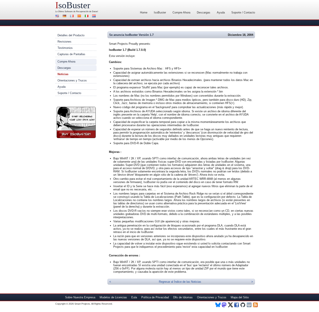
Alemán (65, 16)
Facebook (237, 304)
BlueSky (218, 304)
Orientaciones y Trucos (72, 80)
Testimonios (65, 48)
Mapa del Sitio (240, 297)
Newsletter (249, 304)
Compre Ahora (181, 12)
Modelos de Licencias (113, 297)
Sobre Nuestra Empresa (80, 297)
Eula (134, 297)
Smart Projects (82, 303)
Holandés (94, 16)
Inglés (57, 16)
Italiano (87, 16)
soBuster (72, 5)
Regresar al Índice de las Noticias (180, 281)
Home (143, 12)
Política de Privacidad (155, 297)
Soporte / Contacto (243, 12)
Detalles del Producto (71, 35)
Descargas (203, 12)
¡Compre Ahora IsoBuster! (76, 122)
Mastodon (224, 304)
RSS (255, 304)
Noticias (63, 74)
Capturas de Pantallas (71, 54)
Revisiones (64, 41)
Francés (72, 16)
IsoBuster (160, 12)
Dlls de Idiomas (183, 297)
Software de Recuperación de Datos (81, 11)
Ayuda (221, 12)
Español (79, 16)
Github (243, 304)
